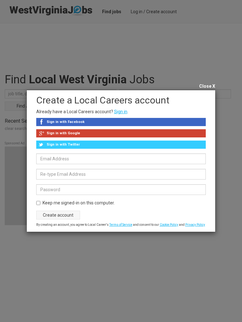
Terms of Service (120, 224)
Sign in (120, 111)
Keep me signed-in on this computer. (79, 202)
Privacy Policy (195, 224)
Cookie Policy (169, 224)
